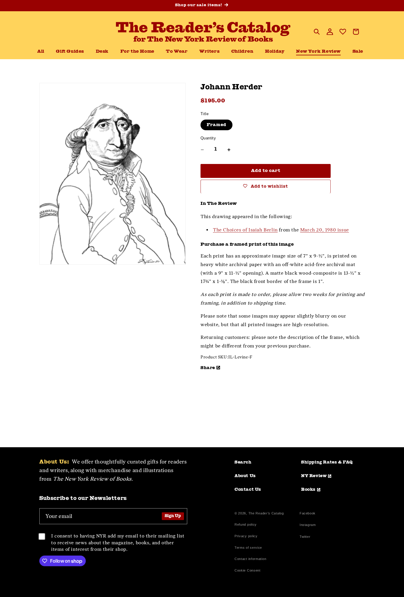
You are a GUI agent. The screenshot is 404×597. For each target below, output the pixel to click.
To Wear (177, 51)
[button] (102, 51)
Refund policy (246, 524)
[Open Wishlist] (342, 31)
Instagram (308, 525)
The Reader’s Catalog (266, 513)
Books (308, 489)
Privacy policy (246, 536)
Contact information (250, 559)
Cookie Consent (248, 570)
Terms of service (248, 547)
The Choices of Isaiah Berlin (245, 229)
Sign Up (173, 516)
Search (243, 462)
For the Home (137, 51)
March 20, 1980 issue (324, 229)
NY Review (314, 476)
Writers (209, 51)
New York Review (318, 51)
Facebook (308, 513)
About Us (245, 476)
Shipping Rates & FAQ (327, 462)
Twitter (306, 537)
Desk (102, 51)
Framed (216, 125)
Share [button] (208, 368)
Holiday (274, 51)
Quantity (208, 138)
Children (242, 51)
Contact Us (248, 489)
